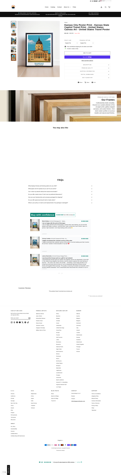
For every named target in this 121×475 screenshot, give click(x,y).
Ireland (78, 330)
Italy (77, 327)
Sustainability (14, 428)
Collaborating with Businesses (18, 435)
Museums (58, 344)
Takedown (94, 410)
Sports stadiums (60, 379)
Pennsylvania (14, 414)
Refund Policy (95, 398)
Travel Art (53, 400)
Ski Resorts (59, 360)
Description (87, 64)
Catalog (53, 7)
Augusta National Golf (61, 384)
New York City (14, 403)
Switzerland (79, 342)
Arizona (12, 393)
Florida (12, 398)
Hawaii (12, 407)
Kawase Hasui (39, 320)
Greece (78, 351)
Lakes (57, 339)
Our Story (13, 426)
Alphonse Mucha (40, 313)
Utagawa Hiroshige (40, 327)
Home (46, 7)
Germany (78, 325)
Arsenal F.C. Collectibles (62, 382)
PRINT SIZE (67, 40)
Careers (13, 431)
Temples (58, 375)
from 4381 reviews (68, 214)
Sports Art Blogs (55, 396)
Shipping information (87, 71)
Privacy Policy (95, 405)
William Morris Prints (41, 330)
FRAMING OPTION (85, 40)
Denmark (78, 323)
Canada (58, 320)
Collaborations (14, 433)
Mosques (58, 365)
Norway (78, 337)
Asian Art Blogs (54, 398)
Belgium (78, 318)
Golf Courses (59, 337)
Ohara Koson (39, 323)
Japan (32, 398)
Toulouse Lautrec (40, 325)
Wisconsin (13, 419)
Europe (58, 332)
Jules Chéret (39, 316)
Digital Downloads (87, 74)
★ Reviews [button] (8, 469)
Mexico (58, 353)
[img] (59, 215)
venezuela (58, 377)
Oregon (12, 412)
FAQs (74, 7)
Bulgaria (78, 320)
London (78, 332)
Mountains (58, 342)
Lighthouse (58, 370)
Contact (59, 7)
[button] (59, 274)
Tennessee (13, 417)
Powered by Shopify (60, 450)
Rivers (57, 358)
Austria (78, 316)
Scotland (78, 339)
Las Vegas (58, 386)
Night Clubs (59, 349)
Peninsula (58, 356)
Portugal (78, 346)
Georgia (13, 400)
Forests (58, 334)
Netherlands (79, 334)
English (103, 0)
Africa (57, 313)
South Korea (34, 403)
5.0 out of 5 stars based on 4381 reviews (63, 462)
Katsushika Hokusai (40, 318)
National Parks (59, 346)
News (52, 393)
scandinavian (59, 372)
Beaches (58, 316)
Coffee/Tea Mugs (60, 327)
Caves (57, 323)
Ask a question (87, 77)
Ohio (12, 410)
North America (59, 351)
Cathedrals (58, 325)
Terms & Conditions (96, 393)
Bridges (58, 318)
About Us (67, 7)
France (78, 349)
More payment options (87, 60)
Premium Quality (87, 68)
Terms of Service (95, 403)
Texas (12, 405)
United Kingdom (80, 344)
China (32, 396)
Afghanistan (33, 393)
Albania (78, 313)
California (13, 396)
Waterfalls (58, 368)
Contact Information (96, 400)
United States (59, 363)
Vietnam (33, 407)
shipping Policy (95, 396)
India (32, 400)
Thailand (33, 405)
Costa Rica (58, 330)
